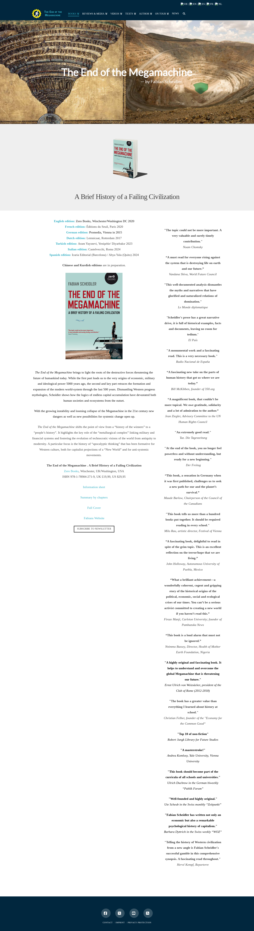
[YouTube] (134, 913)
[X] (120, 913)
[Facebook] (106, 913)
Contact (108, 922)
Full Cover (94, 507)
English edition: (65, 221)
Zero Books (71, 471)
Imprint (120, 922)
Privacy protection (139, 922)
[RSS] (148, 913)
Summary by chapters (94, 497)
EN (194, 4)
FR (211, 4)
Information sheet (94, 487)
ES (203, 4)
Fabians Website (94, 518)
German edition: (77, 232)
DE (186, 4)
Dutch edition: (76, 238)
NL (220, 4)
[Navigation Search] (183, 13)
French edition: (75, 226)
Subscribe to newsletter (94, 528)
